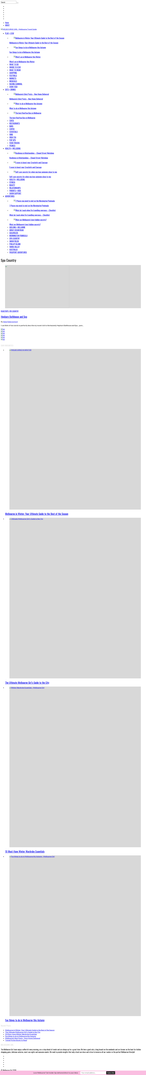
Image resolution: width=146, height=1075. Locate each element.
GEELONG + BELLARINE (17, 227)
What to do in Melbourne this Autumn (22, 108)
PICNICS (12, 145)
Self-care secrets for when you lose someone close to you (30, 176)
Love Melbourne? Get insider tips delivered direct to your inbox (55, 1073)
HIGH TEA (12, 137)
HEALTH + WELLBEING (13, 148)
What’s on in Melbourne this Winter (22, 61)
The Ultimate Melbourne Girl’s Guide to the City (27, 682)
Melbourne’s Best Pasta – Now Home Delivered (26, 98)
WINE (11, 134)
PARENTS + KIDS (15, 190)
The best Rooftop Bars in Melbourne (22, 117)
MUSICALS (13, 81)
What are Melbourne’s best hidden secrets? (25, 224)
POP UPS (12, 140)
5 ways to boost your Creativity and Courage (25, 167)
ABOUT (7, 25)
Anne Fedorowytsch (10, 322)
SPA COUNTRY (14, 238)
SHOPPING (13, 72)
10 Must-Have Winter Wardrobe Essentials (24, 851)
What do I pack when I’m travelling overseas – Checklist (29, 215)
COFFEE (12, 128)
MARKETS (12, 78)
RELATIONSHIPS (15, 187)
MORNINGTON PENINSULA (18, 235)
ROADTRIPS (5, 311)
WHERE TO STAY (15, 67)
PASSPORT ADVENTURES (18, 252)
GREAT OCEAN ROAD (16, 230)
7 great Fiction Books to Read (16, 1040)
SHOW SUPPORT (15, 193)
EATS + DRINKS (10, 89)
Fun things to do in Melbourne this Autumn (24, 52)
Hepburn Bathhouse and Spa (14, 316)
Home (7, 22)
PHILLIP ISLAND (15, 244)
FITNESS (12, 182)
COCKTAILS (13, 131)
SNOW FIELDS (14, 241)
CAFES (11, 120)
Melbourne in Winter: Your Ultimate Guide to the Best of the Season (33, 42)
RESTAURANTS (14, 123)
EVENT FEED (13, 86)
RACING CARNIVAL (15, 83)
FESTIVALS (13, 75)
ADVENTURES (9, 196)
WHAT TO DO (14, 64)
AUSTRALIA (13, 249)
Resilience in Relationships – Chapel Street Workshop (28, 157)
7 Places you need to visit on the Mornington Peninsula (29, 205)
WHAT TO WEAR (15, 70)
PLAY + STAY (9, 33)
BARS (11, 126)
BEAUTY (12, 185)
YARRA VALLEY (14, 246)
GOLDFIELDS (13, 232)
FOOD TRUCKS (14, 142)
